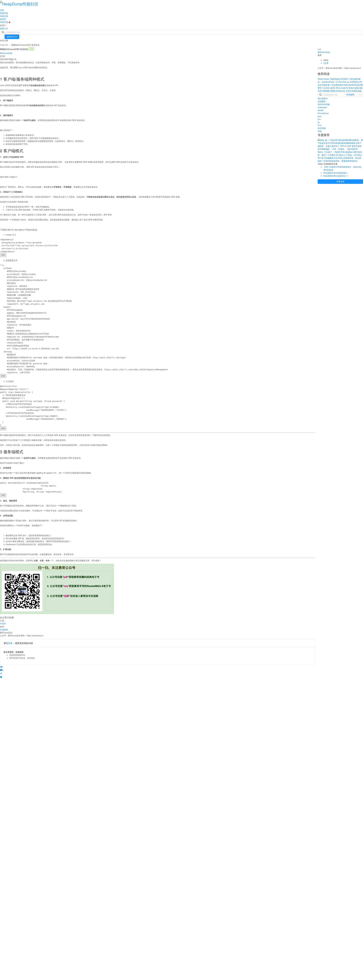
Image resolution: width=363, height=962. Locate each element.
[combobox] (354, 94)
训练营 (3, 19)
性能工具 (4, 28)
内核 (320, 131)
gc (319, 122)
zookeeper (322, 107)
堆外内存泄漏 (324, 104)
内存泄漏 (322, 128)
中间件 (3, 623)
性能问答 (4, 13)
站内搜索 (350, 94)
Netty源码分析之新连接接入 (335, 172)
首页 (2, 10)
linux (320, 125)
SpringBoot (323, 98)
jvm (319, 119)
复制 (3, 255)
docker (321, 110)
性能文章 (4, 16)
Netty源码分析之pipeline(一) (335, 175)
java (319, 116)
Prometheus (323, 113)
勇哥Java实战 (6, 53)
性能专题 (4, 22)
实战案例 (4, 629)
